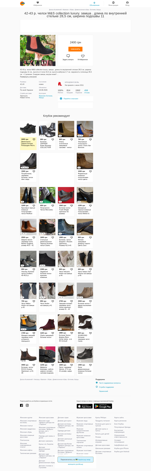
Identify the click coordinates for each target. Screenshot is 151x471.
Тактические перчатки (81, 441)
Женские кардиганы (28, 429)
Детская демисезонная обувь (47, 461)
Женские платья (26, 426)
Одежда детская (64, 431)
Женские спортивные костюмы (28, 421)
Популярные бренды (122, 427)
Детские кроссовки (102, 445)
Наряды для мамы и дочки (47, 437)
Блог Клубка (119, 424)
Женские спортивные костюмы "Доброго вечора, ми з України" (47, 430)
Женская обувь (26, 432)
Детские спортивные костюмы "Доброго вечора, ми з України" (65, 453)
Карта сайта (119, 417)
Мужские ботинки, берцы (46, 96)
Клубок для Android (121, 451)
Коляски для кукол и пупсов (103, 425)
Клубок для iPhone (121, 448)
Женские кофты (26, 450)
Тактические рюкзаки (28, 453)
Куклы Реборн (100, 417)
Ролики (98, 437)
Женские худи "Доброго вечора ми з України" (46, 422)
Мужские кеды (82, 421)
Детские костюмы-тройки (65, 435)
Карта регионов (120, 421)
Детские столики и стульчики (46, 466)
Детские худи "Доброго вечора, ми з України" (47, 455)
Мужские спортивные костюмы (85, 425)
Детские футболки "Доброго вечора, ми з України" (66, 445)
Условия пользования (119, 441)
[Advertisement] (75, 26)
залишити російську (75, 464)
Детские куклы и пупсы (101, 430)
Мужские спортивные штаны (85, 446)
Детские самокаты (46, 441)
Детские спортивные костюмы (103, 452)
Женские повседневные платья (25, 445)
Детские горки (63, 417)
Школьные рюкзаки (102, 448)
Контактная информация (119, 431)
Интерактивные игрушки (101, 441)
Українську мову (84, 459)
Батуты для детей (102, 434)
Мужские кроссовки (84, 417)
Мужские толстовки (84, 450)
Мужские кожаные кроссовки (83, 436)
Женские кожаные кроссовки (27, 436)
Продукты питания (102, 421)
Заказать (75, 49)
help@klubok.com (121, 445)
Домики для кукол (64, 421)
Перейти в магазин (71, 99)
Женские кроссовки (46, 417)
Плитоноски (24, 440)
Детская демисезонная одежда (44, 449)
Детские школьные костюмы (65, 439)
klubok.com (22, 3)
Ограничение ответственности (120, 436)
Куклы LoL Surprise (46, 444)
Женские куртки (26, 417)
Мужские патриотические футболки (83, 430)
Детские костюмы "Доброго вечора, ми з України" (66, 425)
